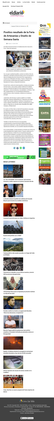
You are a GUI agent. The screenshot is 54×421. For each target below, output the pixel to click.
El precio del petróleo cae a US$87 (12, 235)
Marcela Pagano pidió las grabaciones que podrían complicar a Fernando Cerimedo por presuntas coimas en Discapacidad (18, 332)
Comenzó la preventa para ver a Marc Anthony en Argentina (19, 218)
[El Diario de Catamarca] (17, 13)
